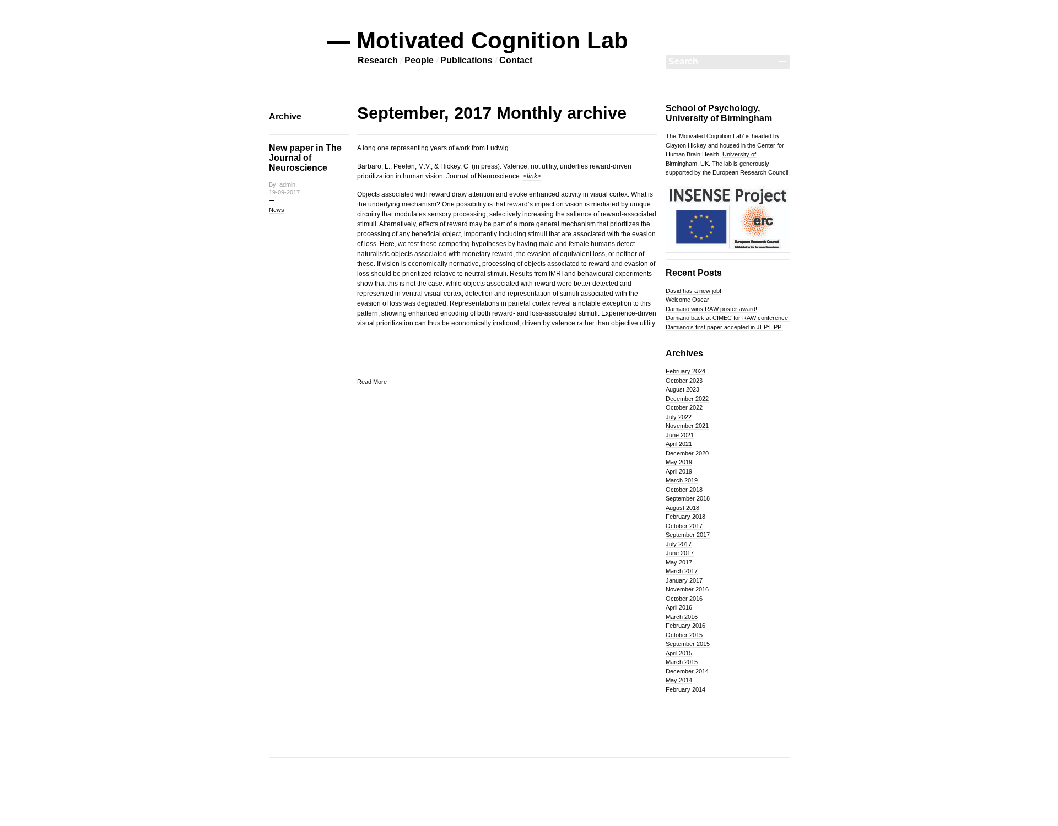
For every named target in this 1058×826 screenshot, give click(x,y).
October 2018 (684, 489)
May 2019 (679, 462)
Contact (515, 60)
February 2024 (685, 371)
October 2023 (684, 380)
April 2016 (679, 607)
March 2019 (682, 480)
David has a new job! (693, 290)
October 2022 (684, 407)
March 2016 (682, 616)
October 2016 (684, 598)
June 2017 (680, 553)
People (419, 60)
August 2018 (682, 507)
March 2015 (682, 662)
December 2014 (687, 671)
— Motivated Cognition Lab (477, 40)
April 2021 (679, 444)
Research (378, 60)
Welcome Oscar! (688, 299)
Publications (466, 60)
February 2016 (685, 625)
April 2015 (679, 653)
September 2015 (688, 643)
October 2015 (684, 635)
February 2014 (685, 689)
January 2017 (684, 580)
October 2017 (684, 526)
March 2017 (682, 571)
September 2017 (688, 534)
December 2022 (687, 398)
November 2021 (687, 425)
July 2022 (679, 417)
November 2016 (687, 589)
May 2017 (679, 562)
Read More (372, 381)
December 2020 (687, 453)
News (276, 209)
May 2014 (679, 680)
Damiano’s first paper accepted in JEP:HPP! (724, 327)
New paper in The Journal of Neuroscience (305, 157)
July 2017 (679, 544)
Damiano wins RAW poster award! (711, 309)
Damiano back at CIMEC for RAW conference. (728, 317)
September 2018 (688, 498)
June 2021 (680, 435)
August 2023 (682, 389)
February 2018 (685, 516)
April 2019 (679, 471)
